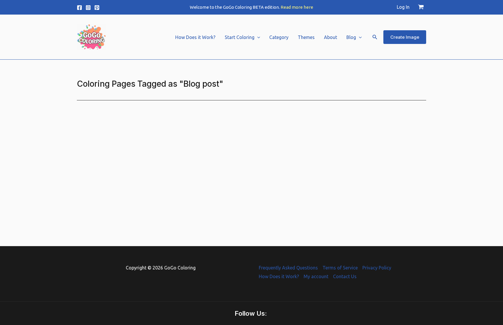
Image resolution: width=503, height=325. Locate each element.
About (330, 37)
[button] (257, 37)
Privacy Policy (376, 267)
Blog (351, 37)
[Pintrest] (97, 7)
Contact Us (345, 276)
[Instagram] (88, 7)
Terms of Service (340, 267)
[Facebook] (79, 7)
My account (316, 276)
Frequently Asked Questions (288, 267)
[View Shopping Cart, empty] (420, 7)
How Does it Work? (195, 37)
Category (278, 37)
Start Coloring (239, 37)
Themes (306, 37)
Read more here (297, 7)
